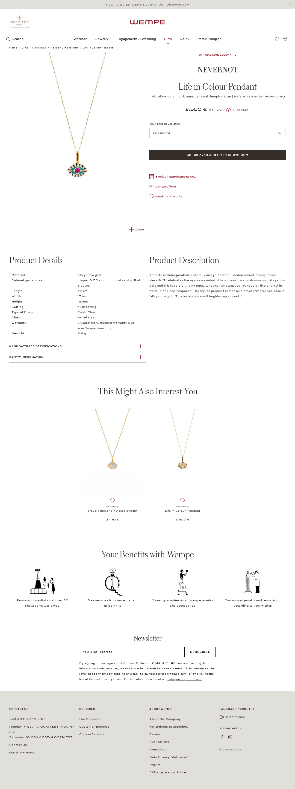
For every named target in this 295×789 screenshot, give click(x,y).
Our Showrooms (22, 752)
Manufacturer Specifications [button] (35, 346)
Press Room (158, 749)
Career (154, 734)
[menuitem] (277, 39)
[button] (172, 177)
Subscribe (200, 651)
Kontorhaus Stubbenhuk (168, 727)
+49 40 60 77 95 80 (27, 719)
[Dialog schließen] (291, 4)
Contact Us (18, 745)
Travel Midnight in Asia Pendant (113, 511)
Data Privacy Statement (168, 757)
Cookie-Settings (91, 734)
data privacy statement (185, 679)
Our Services (89, 719)
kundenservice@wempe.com (166, 673)
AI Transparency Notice (167, 772)
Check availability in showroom (217, 155)
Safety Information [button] (26, 357)
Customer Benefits (94, 727)
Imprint (155, 765)
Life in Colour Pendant (182, 511)
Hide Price (240, 110)
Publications (159, 742)
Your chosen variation (165, 123)
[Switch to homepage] (147, 22)
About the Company (165, 719)
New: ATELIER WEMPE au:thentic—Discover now (147, 4)
